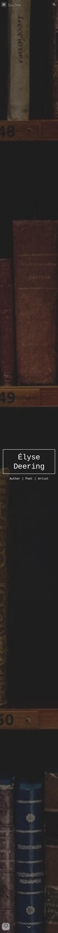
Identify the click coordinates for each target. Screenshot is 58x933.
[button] (4, 4)
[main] (29, 461)
